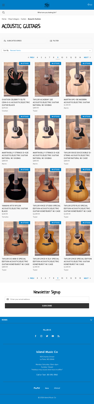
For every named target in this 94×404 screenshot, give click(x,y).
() (91, 5)
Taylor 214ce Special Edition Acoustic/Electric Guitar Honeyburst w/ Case (78, 261)
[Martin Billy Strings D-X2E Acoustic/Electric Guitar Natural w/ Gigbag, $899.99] (16, 132)
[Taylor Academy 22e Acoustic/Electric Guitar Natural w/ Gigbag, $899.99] (47, 79)
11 (66, 57)
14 (80, 57)
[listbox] (51, 50)
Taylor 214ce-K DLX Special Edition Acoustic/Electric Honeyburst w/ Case (46, 261)
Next (86, 57)
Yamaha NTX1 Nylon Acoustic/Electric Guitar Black (15, 208)
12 (71, 57)
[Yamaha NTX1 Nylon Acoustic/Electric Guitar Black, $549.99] (16, 185)
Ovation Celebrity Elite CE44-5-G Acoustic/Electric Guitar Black (16, 102)
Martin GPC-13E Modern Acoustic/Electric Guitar (77, 101)
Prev (32, 57)
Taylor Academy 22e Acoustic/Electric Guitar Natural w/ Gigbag (46, 102)
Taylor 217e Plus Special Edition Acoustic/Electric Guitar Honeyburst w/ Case (77, 208)
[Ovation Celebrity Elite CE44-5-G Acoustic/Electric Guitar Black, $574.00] (16, 79)
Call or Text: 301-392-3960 (47, 375)
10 (62, 57)
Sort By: (6, 50)
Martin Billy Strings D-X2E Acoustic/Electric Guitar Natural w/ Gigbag (15, 155)
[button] (24, 41)
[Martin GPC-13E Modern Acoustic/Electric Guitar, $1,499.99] (78, 79)
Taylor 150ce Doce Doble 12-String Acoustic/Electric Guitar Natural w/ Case (77, 155)
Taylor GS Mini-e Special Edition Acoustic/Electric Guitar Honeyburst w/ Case (15, 261)
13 (75, 57)
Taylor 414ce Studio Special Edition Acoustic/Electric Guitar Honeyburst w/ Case (46, 208)
